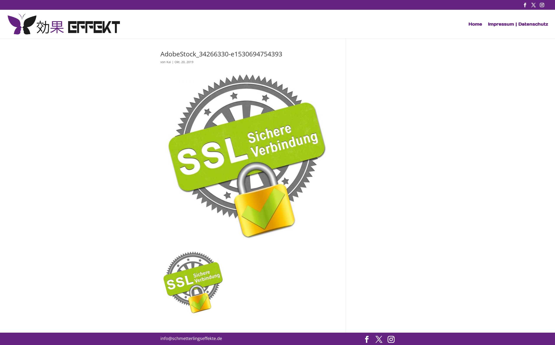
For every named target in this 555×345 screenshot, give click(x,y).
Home (475, 25)
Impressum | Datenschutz (518, 25)
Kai (168, 62)
